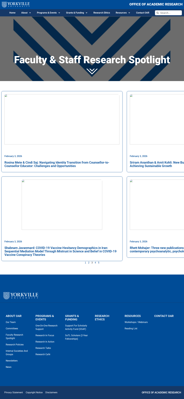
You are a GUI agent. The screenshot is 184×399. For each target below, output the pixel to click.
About (24, 12)
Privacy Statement (13, 392)
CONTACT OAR (164, 316)
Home (12, 12)
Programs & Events (47, 12)
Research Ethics (101, 12)
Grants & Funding (75, 12)
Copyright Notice (34, 392)
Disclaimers (51, 392)
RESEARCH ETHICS (102, 317)
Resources (121, 12)
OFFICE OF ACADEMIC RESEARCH (156, 4)
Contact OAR (142, 12)
